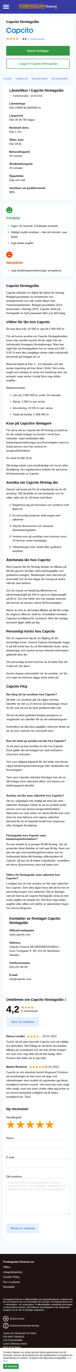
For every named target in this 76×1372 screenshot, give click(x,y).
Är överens (11, 1366)
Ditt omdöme (14, 1176)
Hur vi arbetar (11, 1281)
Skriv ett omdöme (22, 1021)
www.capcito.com (20, 934)
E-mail (10, 1157)
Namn (10, 1138)
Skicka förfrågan (38, 50)
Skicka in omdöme (23, 1228)
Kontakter (9, 1286)
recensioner (36, 38)
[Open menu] (6, 7)
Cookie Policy (11, 1276)
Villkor (7, 1266)
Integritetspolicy (12, 1272)
